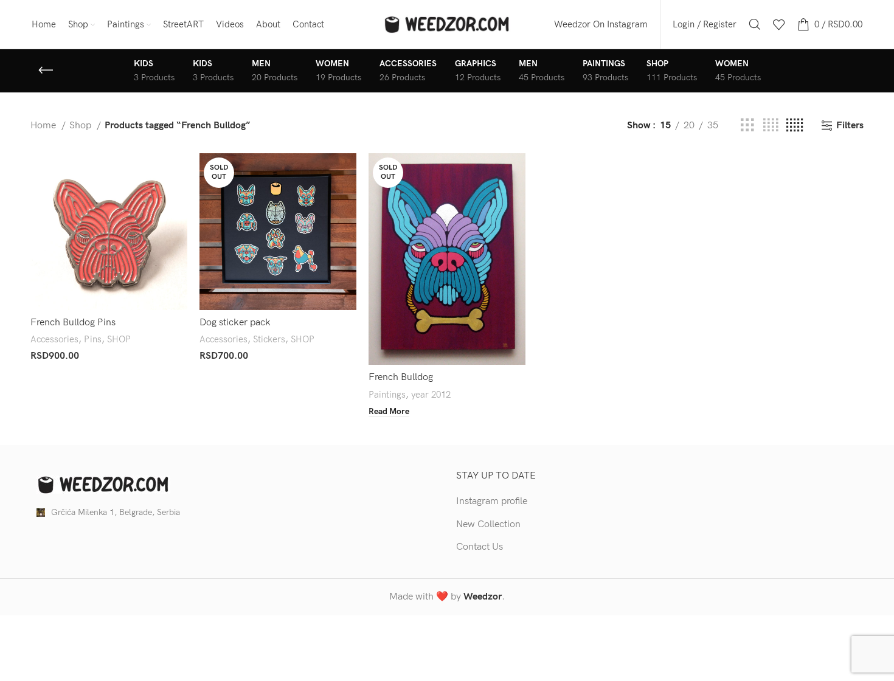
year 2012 (431, 395)
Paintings (387, 395)
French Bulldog (401, 377)
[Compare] (178, 173)
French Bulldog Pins (73, 322)
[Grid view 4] (770, 126)
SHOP (119, 339)
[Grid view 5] (794, 126)
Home (44, 125)
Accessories (54, 339)
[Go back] (45, 70)
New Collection (488, 524)
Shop (81, 125)
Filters (850, 125)
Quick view (178, 200)
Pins (93, 339)
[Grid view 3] (747, 126)
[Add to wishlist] (178, 227)
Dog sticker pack (235, 322)
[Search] (755, 24)
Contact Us (479, 547)
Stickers (269, 339)
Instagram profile (491, 501)
